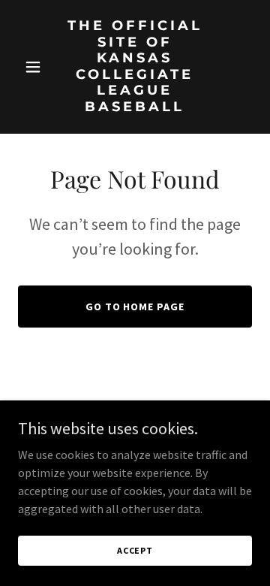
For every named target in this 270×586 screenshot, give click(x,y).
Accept (135, 550)
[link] (135, 106)
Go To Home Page (135, 306)
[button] (35, 67)
